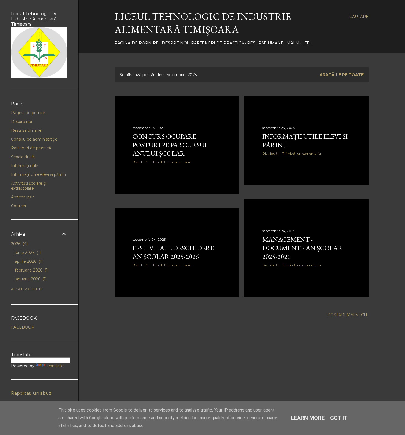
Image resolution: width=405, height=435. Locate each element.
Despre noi (175, 43)
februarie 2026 (31, 270)
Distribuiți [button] (140, 162)
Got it (339, 418)
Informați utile (24, 165)
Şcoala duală (23, 156)
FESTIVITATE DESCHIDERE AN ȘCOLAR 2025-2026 (173, 252)
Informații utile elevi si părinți (38, 174)
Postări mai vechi (348, 314)
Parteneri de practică (217, 43)
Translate (55, 365)
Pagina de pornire (137, 43)
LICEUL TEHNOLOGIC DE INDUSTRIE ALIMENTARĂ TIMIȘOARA (203, 23)
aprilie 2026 (28, 261)
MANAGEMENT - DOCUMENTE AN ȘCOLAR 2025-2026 (302, 248)
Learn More (308, 418)
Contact (18, 205)
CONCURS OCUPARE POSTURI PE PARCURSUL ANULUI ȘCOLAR (170, 145)
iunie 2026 (27, 252)
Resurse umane (265, 43)
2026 (18, 243)
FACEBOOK (22, 327)
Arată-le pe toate (342, 74)
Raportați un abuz (31, 393)
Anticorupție (23, 197)
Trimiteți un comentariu (172, 162)
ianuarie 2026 (30, 278)
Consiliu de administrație (34, 139)
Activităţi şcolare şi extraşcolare (28, 186)
